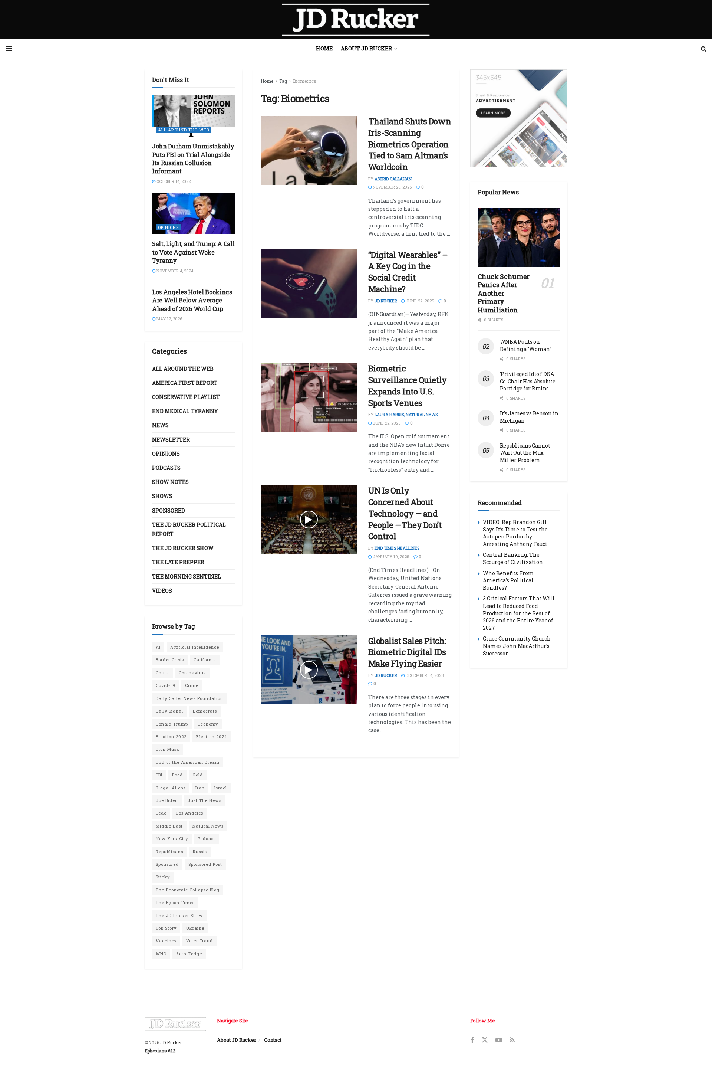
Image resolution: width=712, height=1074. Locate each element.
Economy (208, 724)
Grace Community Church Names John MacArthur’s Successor (517, 645)
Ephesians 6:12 (160, 1051)
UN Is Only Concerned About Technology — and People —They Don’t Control (405, 513)
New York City (172, 838)
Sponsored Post (205, 864)
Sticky (163, 877)
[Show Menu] (9, 48)
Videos (162, 590)
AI (158, 647)
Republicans (169, 851)
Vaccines (166, 940)
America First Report (184, 382)
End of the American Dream (188, 762)
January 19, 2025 (390, 556)
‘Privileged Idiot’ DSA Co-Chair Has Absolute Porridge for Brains (528, 381)
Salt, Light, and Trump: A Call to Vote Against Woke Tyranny (193, 252)
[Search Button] (703, 49)
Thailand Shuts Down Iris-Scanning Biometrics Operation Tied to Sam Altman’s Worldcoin (409, 144)
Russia (200, 851)
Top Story (166, 928)
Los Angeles (189, 813)
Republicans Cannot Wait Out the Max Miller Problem (525, 453)
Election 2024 (211, 736)
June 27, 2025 (419, 301)
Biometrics (304, 81)
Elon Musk (167, 749)
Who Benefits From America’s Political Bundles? (508, 580)
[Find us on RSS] (512, 1040)
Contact (272, 1040)
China (162, 672)
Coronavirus (192, 672)
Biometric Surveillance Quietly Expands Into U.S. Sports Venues (407, 385)
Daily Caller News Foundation (189, 698)
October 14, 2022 (173, 181)
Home (324, 48)
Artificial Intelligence (194, 647)
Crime (191, 685)
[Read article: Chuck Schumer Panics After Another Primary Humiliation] (519, 237)
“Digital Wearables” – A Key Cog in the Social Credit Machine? (408, 271)
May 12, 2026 (168, 318)
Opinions (168, 227)
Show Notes (170, 481)
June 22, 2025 (386, 423)
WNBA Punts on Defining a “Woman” (525, 345)
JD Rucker (386, 301)
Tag (283, 81)
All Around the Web (183, 129)
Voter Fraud (199, 940)
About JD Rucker (366, 48)
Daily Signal (169, 711)
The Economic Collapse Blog (188, 890)
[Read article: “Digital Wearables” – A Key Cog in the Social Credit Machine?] (309, 283)
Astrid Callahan (393, 178)
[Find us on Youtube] (498, 1040)
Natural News (208, 826)
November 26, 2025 (392, 187)
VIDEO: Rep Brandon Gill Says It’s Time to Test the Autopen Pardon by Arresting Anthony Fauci (515, 532)
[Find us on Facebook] (472, 1040)
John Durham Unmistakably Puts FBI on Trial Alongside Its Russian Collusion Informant (193, 158)
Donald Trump (172, 724)
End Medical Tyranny (185, 411)
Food (177, 774)
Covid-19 (165, 685)
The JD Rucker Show (183, 547)
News (160, 425)
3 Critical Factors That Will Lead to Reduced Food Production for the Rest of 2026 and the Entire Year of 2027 (519, 613)
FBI (159, 774)
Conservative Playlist (186, 396)
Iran (200, 787)
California (205, 659)
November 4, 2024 (174, 271)
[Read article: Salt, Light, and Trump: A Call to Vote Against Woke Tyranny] (193, 213)
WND (161, 953)
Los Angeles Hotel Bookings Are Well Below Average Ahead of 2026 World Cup (192, 300)
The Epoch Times (175, 902)
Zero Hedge (189, 953)
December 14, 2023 (424, 675)
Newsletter (171, 439)
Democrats (205, 711)
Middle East (169, 826)
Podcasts (166, 467)
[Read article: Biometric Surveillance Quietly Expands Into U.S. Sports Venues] (309, 397)
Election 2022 (171, 736)
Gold (197, 774)
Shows (162, 496)
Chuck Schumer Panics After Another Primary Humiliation (504, 293)
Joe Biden (167, 800)
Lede (161, 813)
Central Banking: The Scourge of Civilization (513, 558)
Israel (220, 787)
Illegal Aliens (171, 787)
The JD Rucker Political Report (189, 529)
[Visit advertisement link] (519, 118)
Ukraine (195, 928)
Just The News (204, 800)
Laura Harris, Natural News (406, 414)
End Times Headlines (397, 548)
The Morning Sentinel (186, 576)
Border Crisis (170, 659)
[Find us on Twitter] (484, 1040)
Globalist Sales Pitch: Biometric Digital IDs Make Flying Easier (407, 652)
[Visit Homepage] (356, 19)
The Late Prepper (178, 562)
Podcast (206, 838)
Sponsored (168, 510)
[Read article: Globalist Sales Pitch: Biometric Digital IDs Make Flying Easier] (309, 669)
